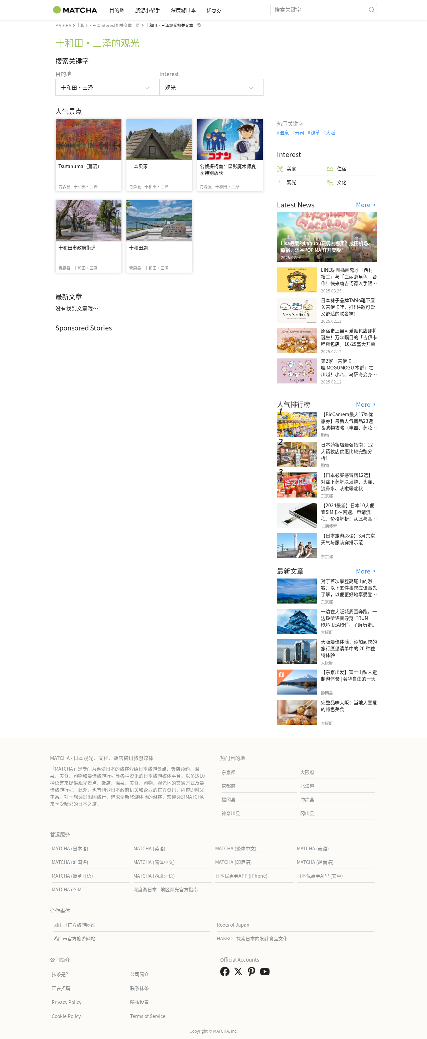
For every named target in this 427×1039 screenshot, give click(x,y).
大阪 (330, 132)
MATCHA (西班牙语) (154, 875)
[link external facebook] (226, 973)
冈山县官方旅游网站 (74, 924)
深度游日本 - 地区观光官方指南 (165, 889)
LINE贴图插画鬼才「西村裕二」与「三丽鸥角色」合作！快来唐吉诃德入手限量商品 (349, 279)
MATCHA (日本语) (70, 848)
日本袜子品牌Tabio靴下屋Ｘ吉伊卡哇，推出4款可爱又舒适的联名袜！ (348, 307)
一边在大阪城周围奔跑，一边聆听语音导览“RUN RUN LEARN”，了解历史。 (349, 618)
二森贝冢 (138, 166)
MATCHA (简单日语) (72, 875)
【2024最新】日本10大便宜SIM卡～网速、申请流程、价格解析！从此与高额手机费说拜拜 (349, 515)
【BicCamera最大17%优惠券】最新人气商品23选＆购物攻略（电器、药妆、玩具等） (349, 424)
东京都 (229, 772)
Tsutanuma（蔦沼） (80, 166)
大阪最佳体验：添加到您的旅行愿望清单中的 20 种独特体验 (349, 648)
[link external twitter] (240, 973)
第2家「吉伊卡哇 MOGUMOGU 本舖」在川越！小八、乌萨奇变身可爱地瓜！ (349, 370)
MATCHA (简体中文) (154, 862)
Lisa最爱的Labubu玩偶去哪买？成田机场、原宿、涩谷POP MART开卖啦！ (327, 246)
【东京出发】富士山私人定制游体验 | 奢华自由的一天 (349, 675)
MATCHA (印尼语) (233, 862)
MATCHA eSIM (66, 889)
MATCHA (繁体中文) (236, 848)
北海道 (307, 785)
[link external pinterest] (253, 973)
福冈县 (229, 799)
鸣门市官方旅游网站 (74, 938)
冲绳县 (307, 799)
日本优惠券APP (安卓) (320, 875)
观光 (291, 182)
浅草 (315, 132)
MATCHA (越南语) (315, 862)
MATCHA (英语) (149, 848)
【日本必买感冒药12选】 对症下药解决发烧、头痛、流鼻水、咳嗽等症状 (349, 481)
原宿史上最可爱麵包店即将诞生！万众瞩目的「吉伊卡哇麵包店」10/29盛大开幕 (349, 337)
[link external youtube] (266, 973)
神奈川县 (231, 813)
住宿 (341, 168)
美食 (291, 168)
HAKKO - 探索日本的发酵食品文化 (252, 938)
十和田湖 (138, 247)
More (364, 204)
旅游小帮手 (147, 9)
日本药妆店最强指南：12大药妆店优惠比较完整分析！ (347, 451)
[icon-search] (372, 10)
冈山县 (307, 813)
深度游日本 (183, 9)
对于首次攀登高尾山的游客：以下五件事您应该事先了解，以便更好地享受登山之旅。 (349, 591)
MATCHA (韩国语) (70, 862)
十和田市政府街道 (77, 247)
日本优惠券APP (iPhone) (241, 875)
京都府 (229, 785)
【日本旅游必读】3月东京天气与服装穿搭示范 (348, 539)
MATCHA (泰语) (313, 848)
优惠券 (214, 9)
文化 (341, 182)
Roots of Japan (233, 924)
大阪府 (307, 772)
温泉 (284, 132)
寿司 (299, 132)
